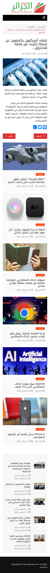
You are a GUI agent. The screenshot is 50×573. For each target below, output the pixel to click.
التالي (10, 136)
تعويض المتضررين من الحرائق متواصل (18, 485)
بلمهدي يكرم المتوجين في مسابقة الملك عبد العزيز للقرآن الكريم (18, 520)
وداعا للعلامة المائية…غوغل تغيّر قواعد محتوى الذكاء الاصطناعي (27, 335)
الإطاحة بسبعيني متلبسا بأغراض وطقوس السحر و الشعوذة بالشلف (19, 538)
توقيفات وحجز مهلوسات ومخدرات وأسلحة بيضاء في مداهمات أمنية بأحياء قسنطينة (19, 467)
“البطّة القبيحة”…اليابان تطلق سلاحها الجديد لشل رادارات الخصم (26, 180)
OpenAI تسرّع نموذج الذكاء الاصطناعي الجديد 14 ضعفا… (29, 385)
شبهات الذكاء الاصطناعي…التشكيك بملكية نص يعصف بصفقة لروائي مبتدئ (25, 283)
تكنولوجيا (40, 174)
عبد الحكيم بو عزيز (21, 475)
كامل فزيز (41, 53)
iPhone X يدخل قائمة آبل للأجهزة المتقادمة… (26, 436)
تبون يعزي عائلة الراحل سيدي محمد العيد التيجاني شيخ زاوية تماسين (18, 502)
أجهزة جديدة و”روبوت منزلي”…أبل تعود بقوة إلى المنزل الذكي (27, 231)
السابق (39, 136)
